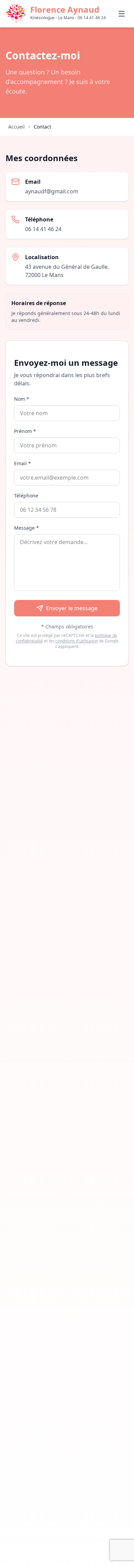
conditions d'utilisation (76, 641)
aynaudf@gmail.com (51, 191)
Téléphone (26, 495)
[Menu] (122, 14)
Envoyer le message (72, 608)
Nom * (21, 399)
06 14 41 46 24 (43, 229)
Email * (22, 463)
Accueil (16, 126)
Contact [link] (42, 126)
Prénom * (25, 431)
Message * (26, 528)
